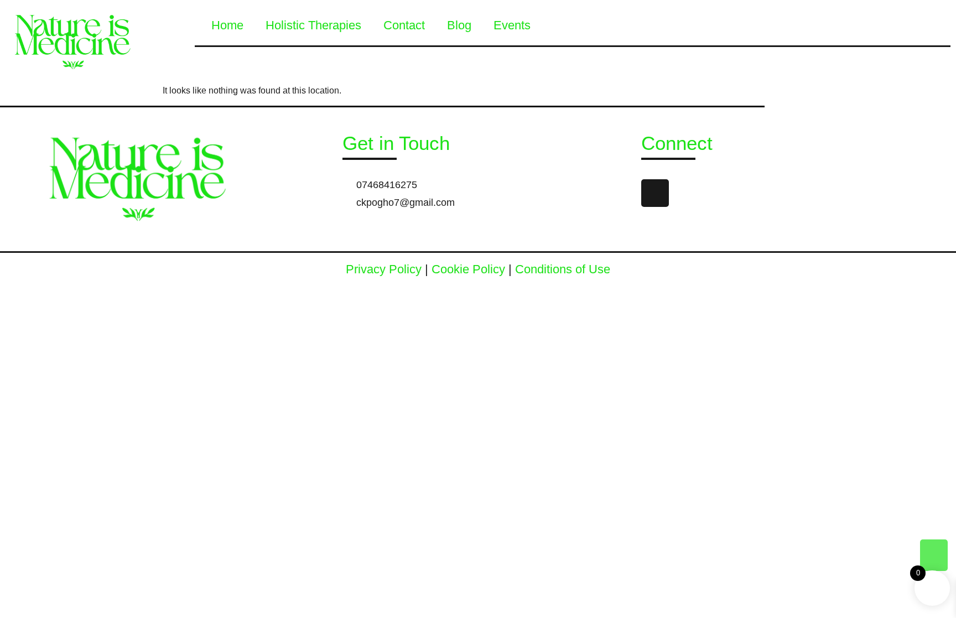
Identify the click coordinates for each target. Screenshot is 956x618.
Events (512, 25)
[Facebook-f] (655, 193)
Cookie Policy (468, 269)
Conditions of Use (562, 269)
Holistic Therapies (313, 25)
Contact (404, 25)
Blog (459, 25)
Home (227, 25)
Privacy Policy (384, 269)
